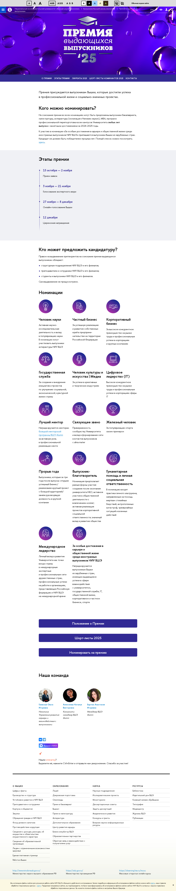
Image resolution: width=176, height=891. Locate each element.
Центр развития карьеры (64, 827)
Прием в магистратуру (63, 813)
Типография (138, 804)
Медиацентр (138, 809)
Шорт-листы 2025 (88, 638)
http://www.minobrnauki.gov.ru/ (26, 870)
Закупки (16, 813)
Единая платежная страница (25, 855)
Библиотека (138, 790)
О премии (47, 78)
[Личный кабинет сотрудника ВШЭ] (166, 10)
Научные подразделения (104, 790)
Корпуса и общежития (23, 809)
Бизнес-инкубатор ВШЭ (63, 831)
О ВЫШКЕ (18, 786)
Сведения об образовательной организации (27, 842)
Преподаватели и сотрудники (26, 804)
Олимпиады (58, 799)
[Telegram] (44, 739)
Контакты (131, 78)
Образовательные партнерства (67, 836)
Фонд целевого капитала (24, 822)
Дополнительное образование (66, 822)
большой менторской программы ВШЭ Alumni (51, 433)
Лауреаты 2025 (79, 78)
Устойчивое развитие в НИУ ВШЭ (28, 799)
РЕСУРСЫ (138, 786)
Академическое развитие (104, 813)
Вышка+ (56, 809)
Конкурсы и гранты (101, 818)
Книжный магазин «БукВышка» (146, 799)
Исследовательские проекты (106, 795)
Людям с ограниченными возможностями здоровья (31, 849)
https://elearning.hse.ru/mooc (132, 870)
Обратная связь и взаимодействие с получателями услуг (69, 842)
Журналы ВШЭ (139, 813)
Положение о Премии (88, 623)
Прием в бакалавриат (62, 804)
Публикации (138, 818)
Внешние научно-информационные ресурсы (108, 823)
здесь (153, 883)
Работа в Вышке (19, 860)
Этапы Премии (62, 78)
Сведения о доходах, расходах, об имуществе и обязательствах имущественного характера (28, 834)
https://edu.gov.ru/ (74, 870)
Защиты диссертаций (102, 809)
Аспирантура (58, 818)
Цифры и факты (20, 790)
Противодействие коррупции (26, 827)
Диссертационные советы (104, 804)
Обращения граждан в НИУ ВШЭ (27, 818)
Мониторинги (99, 799)
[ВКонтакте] (40, 739)
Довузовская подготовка (64, 795)
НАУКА (96, 786)
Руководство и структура (24, 795)
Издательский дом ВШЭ (143, 795)
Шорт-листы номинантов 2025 (106, 78)
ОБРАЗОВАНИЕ (61, 786)
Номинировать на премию (88, 652)
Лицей (55, 790)
